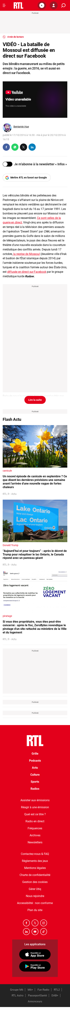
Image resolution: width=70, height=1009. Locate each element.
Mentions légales (35, 868)
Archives (35, 835)
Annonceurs (35, 1001)
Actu (35, 767)
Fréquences (35, 828)
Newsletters (35, 842)
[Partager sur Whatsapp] (14, 147)
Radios (35, 788)
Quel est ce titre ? (35, 814)
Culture (35, 774)
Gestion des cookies (35, 882)
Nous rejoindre (35, 896)
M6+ (30, 989)
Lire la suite (35, 399)
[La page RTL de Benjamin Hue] (7, 127)
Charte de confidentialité (35, 875)
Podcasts (35, 760)
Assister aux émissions (35, 800)
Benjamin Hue (21, 126)
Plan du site (34, 910)
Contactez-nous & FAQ (35, 854)
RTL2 (57, 989)
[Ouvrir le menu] (4, 5)
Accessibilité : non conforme (35, 903)
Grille (35, 753)
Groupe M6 (16, 989)
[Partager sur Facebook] (6, 147)
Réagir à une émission (35, 807)
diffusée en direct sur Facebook (26, 271)
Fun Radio (43, 989)
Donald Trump (10, 545)
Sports (35, 781)
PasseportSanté (37, 995)
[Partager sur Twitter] (23, 147)
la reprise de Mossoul (26, 254)
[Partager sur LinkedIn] (32, 147)
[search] (63, 5)
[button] (42, 5)
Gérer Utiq (35, 889)
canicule (7, 470)
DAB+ (55, 995)
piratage (7, 616)
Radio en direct (34, 821)
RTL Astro (18, 995)
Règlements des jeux (35, 861)
